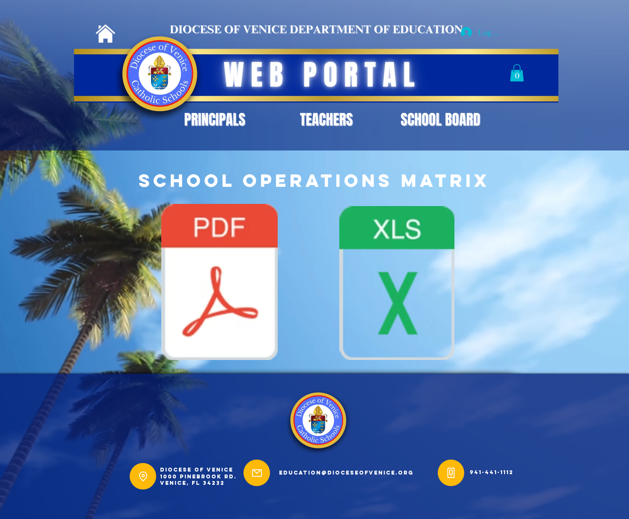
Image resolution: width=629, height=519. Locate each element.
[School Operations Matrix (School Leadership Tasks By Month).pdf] (219, 283)
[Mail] (256, 473)
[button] (517, 73)
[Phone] (451, 473)
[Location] (143, 476)
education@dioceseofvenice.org (346, 472)
